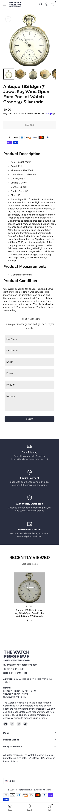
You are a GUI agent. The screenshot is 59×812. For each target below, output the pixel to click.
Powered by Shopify (42, 790)
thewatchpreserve (24, 790)
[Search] (41, 4)
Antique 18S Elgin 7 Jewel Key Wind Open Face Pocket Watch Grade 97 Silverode (30, 613)
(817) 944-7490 (15, 669)
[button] (41, 4)
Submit (29, 419)
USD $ (12, 781)
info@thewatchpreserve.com (22, 664)
